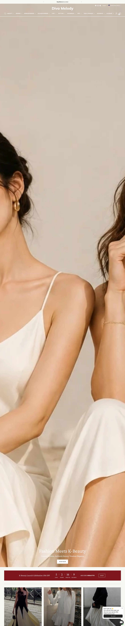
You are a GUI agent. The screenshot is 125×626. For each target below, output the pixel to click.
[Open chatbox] (121, 622)
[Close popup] (122, 608)
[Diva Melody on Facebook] (96, 5)
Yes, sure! (113, 616)
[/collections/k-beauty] (62, 285)
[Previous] (43, 2)
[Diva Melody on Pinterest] (100, 5)
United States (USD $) (115, 5)
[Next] (81, 2)
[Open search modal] (5, 13)
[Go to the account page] (116, 13)
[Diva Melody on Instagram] (98, 5)
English (104, 5)
